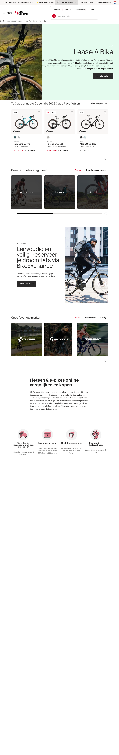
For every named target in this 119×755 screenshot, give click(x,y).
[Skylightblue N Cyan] (85, 137)
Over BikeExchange (86, 2)
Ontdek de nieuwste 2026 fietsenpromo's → (18, 2)
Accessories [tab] (90, 317)
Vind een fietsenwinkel (103, 2)
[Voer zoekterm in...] (54, 16)
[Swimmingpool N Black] (15, 137)
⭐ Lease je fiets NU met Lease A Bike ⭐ (51, 2)
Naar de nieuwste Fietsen (58, 76)
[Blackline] (81, 137)
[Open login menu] (40, 20)
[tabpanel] (59, 195)
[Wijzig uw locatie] (114, 2)
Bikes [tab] (77, 317)
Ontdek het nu (25, 283)
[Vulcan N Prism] (19, 137)
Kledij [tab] (103, 317)
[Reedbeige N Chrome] (48, 137)
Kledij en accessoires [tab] (96, 170)
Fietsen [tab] (78, 170)
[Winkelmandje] (45, 20)
